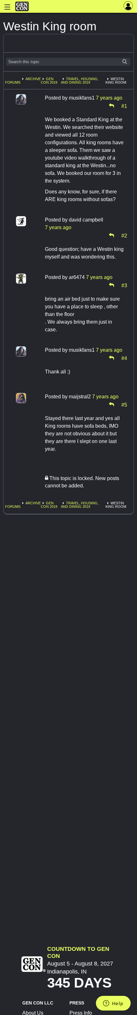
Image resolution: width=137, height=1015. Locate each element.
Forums (12, 82)
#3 (124, 285)
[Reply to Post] (111, 105)
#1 (124, 105)
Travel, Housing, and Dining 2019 (79, 80)
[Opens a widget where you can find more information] (113, 1004)
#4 (124, 357)
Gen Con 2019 (49, 80)
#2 (124, 235)
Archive (33, 79)
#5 (124, 404)
